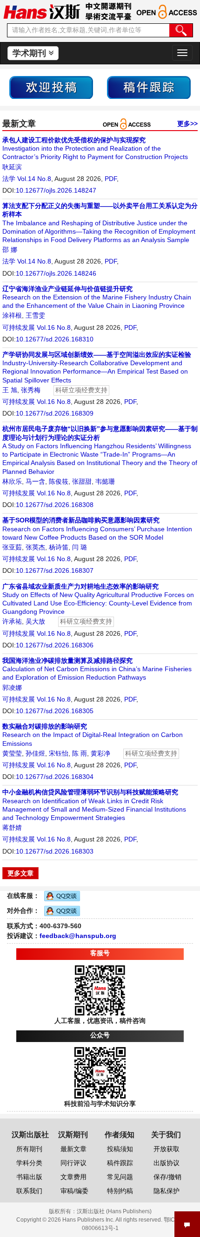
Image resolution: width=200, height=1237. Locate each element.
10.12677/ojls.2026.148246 (56, 273)
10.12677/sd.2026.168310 (54, 339)
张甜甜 (82, 481)
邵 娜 (9, 249)
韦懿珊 (105, 481)
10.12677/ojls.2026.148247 (56, 190)
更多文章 (20, 873)
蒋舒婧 (12, 827)
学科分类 (29, 1163)
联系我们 (29, 1191)
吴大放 (35, 621)
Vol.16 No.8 (54, 327)
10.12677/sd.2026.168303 (54, 851)
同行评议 (73, 1163)
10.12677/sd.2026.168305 (54, 711)
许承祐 (12, 621)
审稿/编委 (74, 1191)
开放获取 (166, 1149)
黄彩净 (100, 753)
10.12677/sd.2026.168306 (54, 645)
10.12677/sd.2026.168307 (54, 570)
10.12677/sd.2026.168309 (54, 413)
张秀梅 (30, 390)
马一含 (35, 481)
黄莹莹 (12, 753)
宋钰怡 (58, 753)
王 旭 (9, 390)
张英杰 (35, 547)
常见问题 (120, 1177)
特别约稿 (120, 1191)
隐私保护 (166, 1191)
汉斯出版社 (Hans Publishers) (114, 1211)
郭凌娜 (12, 687)
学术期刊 (30, 53)
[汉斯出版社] (41, 11)
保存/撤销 (167, 1177)
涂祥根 (12, 315)
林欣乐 (12, 481)
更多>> (187, 123)
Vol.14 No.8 (34, 178)
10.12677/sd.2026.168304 (54, 776)
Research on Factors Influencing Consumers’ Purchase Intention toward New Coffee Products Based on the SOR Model (97, 528)
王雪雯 (35, 315)
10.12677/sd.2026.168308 (54, 504)
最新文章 (73, 1149)
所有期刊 (29, 1149)
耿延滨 (12, 167)
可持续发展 (18, 327)
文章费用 (73, 1177)
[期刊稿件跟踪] (149, 86)
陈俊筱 (58, 481)
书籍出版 (29, 1177)
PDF (111, 178)
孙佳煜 (35, 753)
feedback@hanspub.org (78, 935)
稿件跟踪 (120, 1163)
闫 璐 (79, 547)
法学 (8, 178)
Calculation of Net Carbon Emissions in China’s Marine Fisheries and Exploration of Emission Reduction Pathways (97, 669)
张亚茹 (12, 547)
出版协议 (166, 1163)
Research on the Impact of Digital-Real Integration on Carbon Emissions (92, 735)
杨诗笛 (58, 547)
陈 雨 (79, 753)
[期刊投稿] (51, 86)
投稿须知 (120, 1149)
